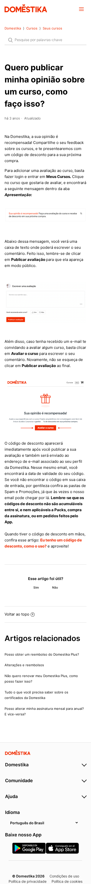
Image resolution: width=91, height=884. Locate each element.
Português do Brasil (27, 823)
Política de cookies (67, 881)
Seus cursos (52, 28)
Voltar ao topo (17, 614)
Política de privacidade (28, 881)
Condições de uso (64, 876)
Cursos (31, 28)
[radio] (36, 587)
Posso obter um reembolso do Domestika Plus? (42, 654)
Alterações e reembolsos (24, 665)
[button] (81, 8)
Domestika (13, 28)
